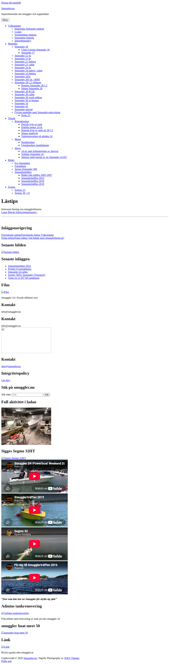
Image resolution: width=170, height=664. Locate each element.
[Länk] (5, 646)
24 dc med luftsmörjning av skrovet (39, 151)
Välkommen (14, 25)
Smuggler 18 (21, 46)
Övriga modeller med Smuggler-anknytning (37, 112)
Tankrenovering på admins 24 (36, 136)
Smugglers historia (24, 37)
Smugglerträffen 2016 (32, 178)
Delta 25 (25, 115)
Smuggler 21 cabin (24, 64)
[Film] (5, 292)
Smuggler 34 (21, 103)
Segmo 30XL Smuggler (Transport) (26, 275)
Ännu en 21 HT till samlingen (23, 278)
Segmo (11, 187)
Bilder (11, 160)
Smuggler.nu (8, 8)
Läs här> (6, 380)
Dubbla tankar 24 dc (32, 127)
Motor (18, 139)
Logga (18, 31)
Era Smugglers (22, 163)
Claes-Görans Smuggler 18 (35, 49)
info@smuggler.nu (11, 366)
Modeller (12, 43)
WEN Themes (71, 658)
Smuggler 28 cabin (24, 94)
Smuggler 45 (21, 106)
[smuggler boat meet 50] (14, 632)
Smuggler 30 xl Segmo (27, 100)
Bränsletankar (22, 121)
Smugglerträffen (23, 172)
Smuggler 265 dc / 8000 (27, 79)
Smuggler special (24, 109)
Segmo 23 (20, 190)
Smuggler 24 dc (23, 67)
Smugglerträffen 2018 (32, 181)
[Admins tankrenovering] (15, 613)
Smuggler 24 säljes (18, 272)
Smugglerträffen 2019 (32, 184)
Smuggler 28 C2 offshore (28, 82)
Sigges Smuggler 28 (31, 88)
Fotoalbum (20, 166)
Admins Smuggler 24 (32, 154)
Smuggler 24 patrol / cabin (28, 70)
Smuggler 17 (28, 52)
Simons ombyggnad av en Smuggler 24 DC (44, 157)
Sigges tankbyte (29, 133)
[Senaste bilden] (10, 252)
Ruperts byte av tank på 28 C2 (37, 130)
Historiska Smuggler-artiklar (29, 28)
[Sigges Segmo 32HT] (13, 458)
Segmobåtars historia (25, 34)
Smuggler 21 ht (23, 58)
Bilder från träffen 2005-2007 (36, 175)
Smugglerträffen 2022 (19, 266)
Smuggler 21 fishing (25, 61)
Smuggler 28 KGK (25, 91)
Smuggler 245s (22, 76)
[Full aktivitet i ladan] (26, 444)
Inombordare (28, 142)
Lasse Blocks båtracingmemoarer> (19, 212)
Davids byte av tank (31, 124)
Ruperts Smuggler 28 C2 (34, 85)
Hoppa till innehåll (11, 2)
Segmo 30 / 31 (22, 193)
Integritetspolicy (23, 40)
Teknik (11, 118)
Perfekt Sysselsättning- (20, 269)
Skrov (18, 148)
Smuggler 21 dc (23, 55)
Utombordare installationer (35, 145)
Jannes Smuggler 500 (26, 169)
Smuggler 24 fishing (25, 73)
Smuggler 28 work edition (28, 97)
